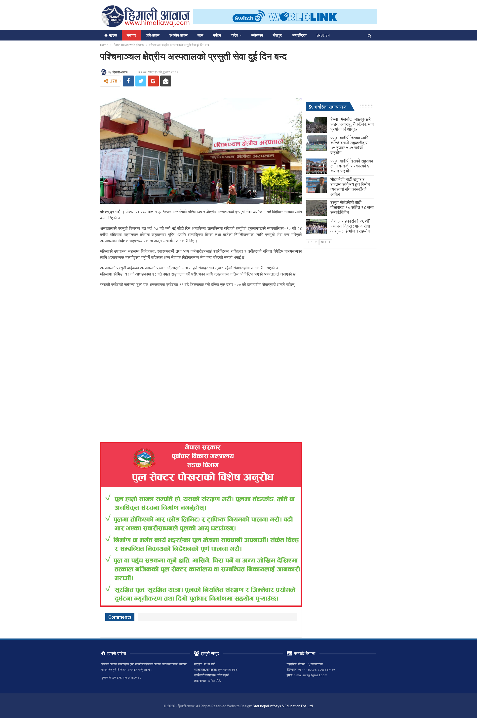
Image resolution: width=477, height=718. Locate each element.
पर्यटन (217, 35)
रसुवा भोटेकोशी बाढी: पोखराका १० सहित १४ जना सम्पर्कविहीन (352, 207)
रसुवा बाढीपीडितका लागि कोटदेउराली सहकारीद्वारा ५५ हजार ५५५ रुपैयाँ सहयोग (349, 145)
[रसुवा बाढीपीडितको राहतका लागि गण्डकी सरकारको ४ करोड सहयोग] (316, 166)
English (323, 35)
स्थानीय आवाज (178, 35)
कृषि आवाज (152, 35)
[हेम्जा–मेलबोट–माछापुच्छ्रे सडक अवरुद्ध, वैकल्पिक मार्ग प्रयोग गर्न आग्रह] (316, 125)
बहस (200, 35)
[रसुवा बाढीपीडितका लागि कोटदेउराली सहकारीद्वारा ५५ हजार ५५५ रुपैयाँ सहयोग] (316, 143)
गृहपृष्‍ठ (113, 35)
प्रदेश (234, 35)
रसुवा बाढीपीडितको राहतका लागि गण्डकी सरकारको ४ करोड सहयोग (351, 165)
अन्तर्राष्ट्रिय (299, 35)
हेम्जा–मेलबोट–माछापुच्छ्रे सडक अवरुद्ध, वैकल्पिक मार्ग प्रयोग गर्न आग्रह (352, 124)
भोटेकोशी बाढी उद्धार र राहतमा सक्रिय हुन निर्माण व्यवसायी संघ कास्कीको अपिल (350, 187)
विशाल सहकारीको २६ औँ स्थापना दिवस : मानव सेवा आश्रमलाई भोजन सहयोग (350, 226)
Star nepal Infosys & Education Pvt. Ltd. (283, 706)
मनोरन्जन (257, 35)
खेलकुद (277, 35)
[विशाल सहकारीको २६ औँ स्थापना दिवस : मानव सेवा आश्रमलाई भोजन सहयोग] (316, 227)
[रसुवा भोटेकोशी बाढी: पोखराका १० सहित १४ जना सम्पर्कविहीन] (316, 208)
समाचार (131, 35)
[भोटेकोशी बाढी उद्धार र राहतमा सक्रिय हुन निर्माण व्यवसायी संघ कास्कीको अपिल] (316, 185)
